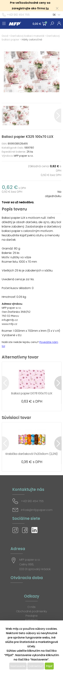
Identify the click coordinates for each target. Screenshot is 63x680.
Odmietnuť (36, 666)
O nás (31, 607)
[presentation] (5, 115)
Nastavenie (17, 666)
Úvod (5, 36)
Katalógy (31, 620)
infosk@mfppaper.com (36, 510)
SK (54, 15)
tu (47, 8)
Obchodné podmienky (31, 611)
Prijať (49, 666)
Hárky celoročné (32, 39)
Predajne (32, 616)
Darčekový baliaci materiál (27, 36)
